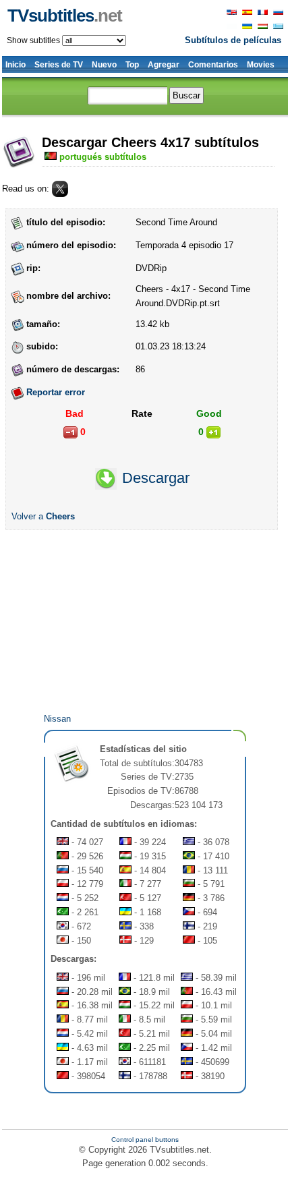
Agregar (163, 64)
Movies (260, 64)
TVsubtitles (64, 15)
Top (132, 64)
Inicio (15, 64)
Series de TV (58, 64)
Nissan (57, 719)
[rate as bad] (70, 432)
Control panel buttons (145, 1139)
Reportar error (55, 392)
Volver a (43, 516)
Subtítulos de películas (233, 40)
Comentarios (213, 64)
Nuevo (104, 64)
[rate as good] (213, 432)
